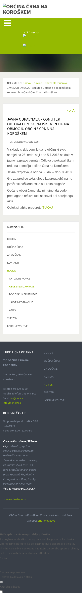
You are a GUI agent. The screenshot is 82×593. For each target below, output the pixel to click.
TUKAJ (47, 207)
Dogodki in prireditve (23, 294)
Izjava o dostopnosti (15, 499)
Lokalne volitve (17, 326)
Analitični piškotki (10, 586)
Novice (11, 270)
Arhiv (12, 310)
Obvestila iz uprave (21, 286)
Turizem (12, 318)
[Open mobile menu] (7, 23)
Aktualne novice (19, 278)
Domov (11, 239)
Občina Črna (15, 247)
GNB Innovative (46, 520)
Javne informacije (21, 302)
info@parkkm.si (12, 403)
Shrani (3, 558)
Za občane (14, 254)
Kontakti (13, 262)
